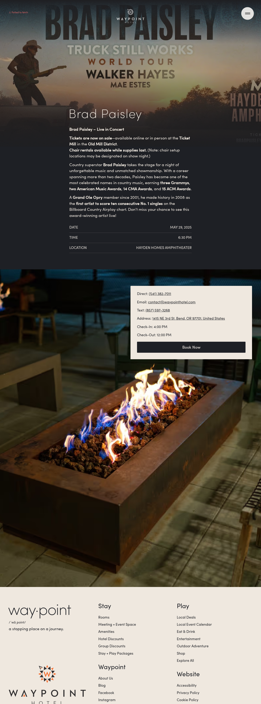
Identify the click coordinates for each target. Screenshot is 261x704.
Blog (102, 685)
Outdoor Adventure (193, 645)
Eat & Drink (186, 631)
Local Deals (186, 617)
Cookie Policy (187, 699)
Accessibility (187, 685)
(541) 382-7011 (160, 293)
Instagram (107, 699)
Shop (181, 653)
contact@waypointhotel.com (172, 302)
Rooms (103, 617)
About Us (105, 678)
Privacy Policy (188, 692)
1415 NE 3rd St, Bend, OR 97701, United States (188, 318)
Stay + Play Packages (115, 653)
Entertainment (188, 638)
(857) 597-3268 (158, 310)
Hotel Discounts (111, 638)
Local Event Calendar (194, 624)
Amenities (106, 631)
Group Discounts (111, 645)
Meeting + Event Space (117, 624)
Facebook (106, 692)
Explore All (185, 660)
